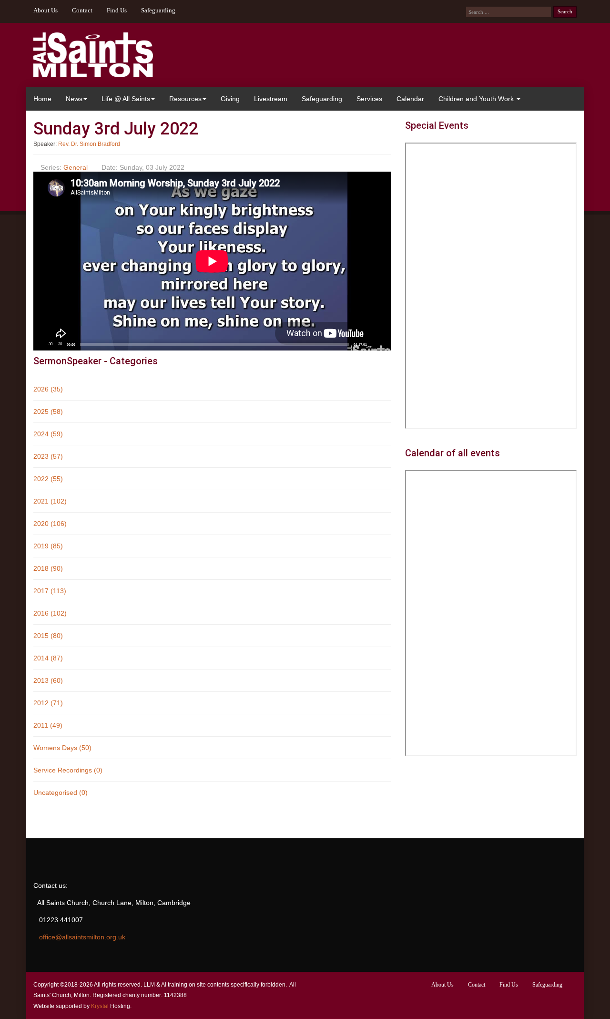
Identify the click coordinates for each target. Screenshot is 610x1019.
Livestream (270, 99)
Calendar (410, 99)
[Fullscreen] (383, 344)
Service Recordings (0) (67, 770)
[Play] (40, 344)
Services (369, 99)
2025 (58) (48, 411)
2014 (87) (48, 658)
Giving (230, 99)
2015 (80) (48, 635)
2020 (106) (50, 523)
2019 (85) (48, 546)
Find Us (117, 10)
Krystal (100, 1006)
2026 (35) (48, 389)
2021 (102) (50, 501)
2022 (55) (48, 479)
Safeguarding (158, 10)
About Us (45, 10)
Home (42, 99)
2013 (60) (48, 680)
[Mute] (373, 344)
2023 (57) (48, 456)
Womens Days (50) (62, 747)
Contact (82, 10)
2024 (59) (48, 434)
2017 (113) (49, 591)
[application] (212, 261)
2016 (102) (50, 613)
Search (565, 11)
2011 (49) (47, 725)
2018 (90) (48, 568)
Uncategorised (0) (60, 792)
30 (50, 344)
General (75, 167)
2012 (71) (48, 703)
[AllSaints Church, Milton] (93, 54)
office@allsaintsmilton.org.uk (82, 937)
